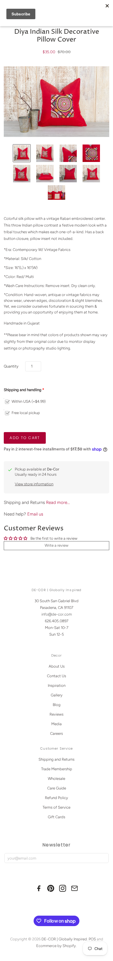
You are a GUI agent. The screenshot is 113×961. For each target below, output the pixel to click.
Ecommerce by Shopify (56, 946)
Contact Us (56, 676)
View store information (34, 484)
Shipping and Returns (56, 759)
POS (92, 939)
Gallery (57, 695)
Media (56, 724)
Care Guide (56, 788)
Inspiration (56, 685)
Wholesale (56, 778)
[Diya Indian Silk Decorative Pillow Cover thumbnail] (21, 153)
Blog (57, 705)
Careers (56, 733)
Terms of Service (56, 807)
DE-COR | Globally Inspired (64, 939)
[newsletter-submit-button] (103, 858)
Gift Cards (56, 817)
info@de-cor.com (56, 614)
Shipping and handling (22, 390)
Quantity (11, 366)
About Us (57, 666)
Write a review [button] (56, 545)
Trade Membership (56, 769)
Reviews (56, 714)
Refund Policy (56, 798)
